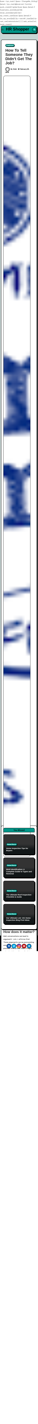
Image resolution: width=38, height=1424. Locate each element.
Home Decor (11, 844)
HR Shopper (17, 29)
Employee (9, 45)
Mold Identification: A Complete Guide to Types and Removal (19, 871)
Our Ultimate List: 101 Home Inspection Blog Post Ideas (18, 919)
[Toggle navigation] (2, 29)
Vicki (15, 69)
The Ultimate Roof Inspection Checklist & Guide (18, 896)
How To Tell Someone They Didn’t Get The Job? (19, 56)
